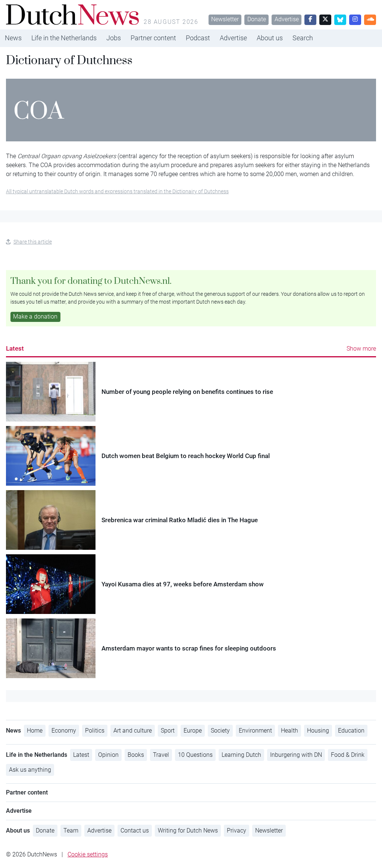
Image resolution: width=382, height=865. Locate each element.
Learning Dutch (241, 754)
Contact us (134, 830)
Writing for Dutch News (188, 830)
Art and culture (132, 730)
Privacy (236, 830)
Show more (361, 348)
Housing (318, 730)
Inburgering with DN (296, 754)
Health (289, 730)
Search (302, 38)
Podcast (198, 38)
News (13, 38)
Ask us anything (30, 769)
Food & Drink (347, 754)
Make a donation (35, 316)
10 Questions (195, 754)
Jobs (113, 38)
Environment (255, 730)
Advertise (287, 19)
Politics (94, 730)
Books (136, 754)
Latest (15, 348)
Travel (161, 754)
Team (70, 830)
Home (35, 730)
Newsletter (225, 19)
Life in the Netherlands (64, 38)
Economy (63, 730)
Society (220, 730)
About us (270, 38)
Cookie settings (88, 854)
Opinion (108, 754)
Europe (193, 730)
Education (351, 730)
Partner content (153, 38)
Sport (168, 730)
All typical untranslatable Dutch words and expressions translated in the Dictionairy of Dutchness (117, 191)
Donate (256, 19)
